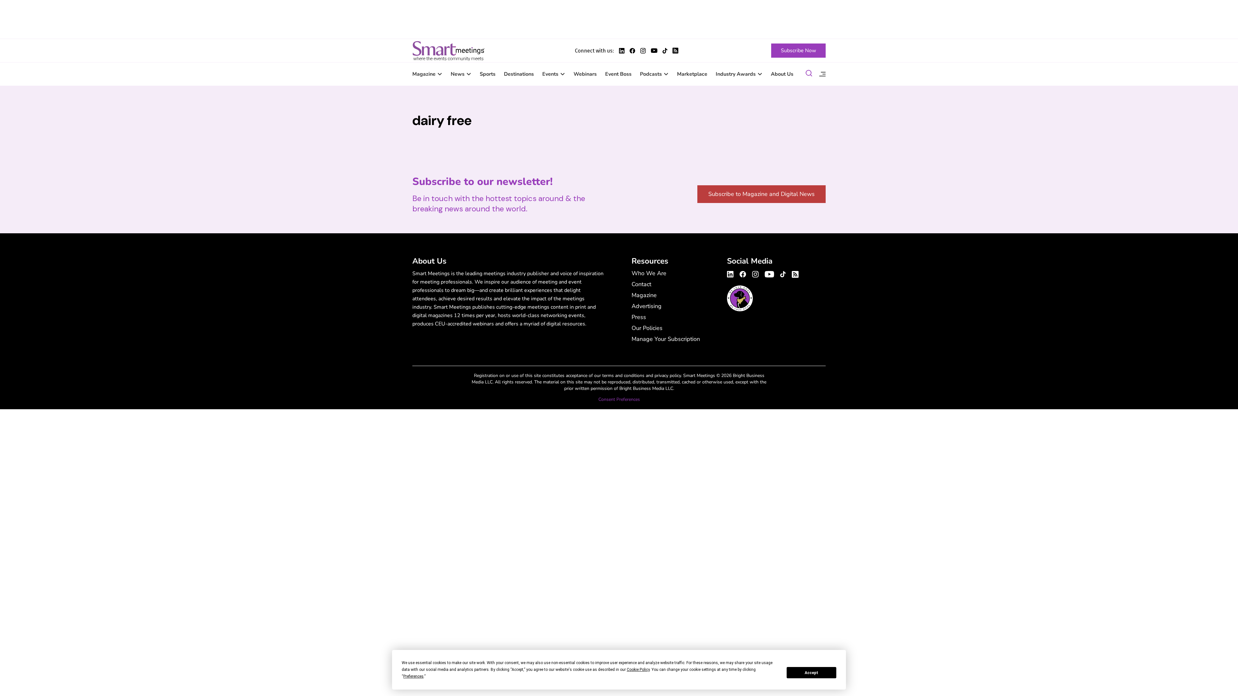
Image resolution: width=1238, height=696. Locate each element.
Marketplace (692, 74)
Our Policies (647, 328)
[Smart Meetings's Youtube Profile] (654, 50)
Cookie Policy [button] (638, 669)
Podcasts (651, 74)
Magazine (424, 74)
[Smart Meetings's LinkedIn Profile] (621, 50)
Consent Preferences (619, 399)
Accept (811, 673)
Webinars (585, 74)
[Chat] (809, 74)
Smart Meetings (448, 50)
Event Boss (618, 74)
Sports (488, 74)
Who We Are (649, 273)
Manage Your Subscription (666, 339)
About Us (782, 74)
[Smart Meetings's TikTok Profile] (665, 50)
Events (550, 74)
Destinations (519, 74)
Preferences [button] (413, 676)
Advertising (647, 306)
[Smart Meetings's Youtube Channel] (769, 273)
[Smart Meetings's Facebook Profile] (632, 50)
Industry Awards (736, 74)
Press (639, 317)
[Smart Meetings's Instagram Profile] (643, 50)
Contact (641, 284)
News (458, 74)
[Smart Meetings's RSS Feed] (675, 50)
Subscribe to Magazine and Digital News (761, 194)
